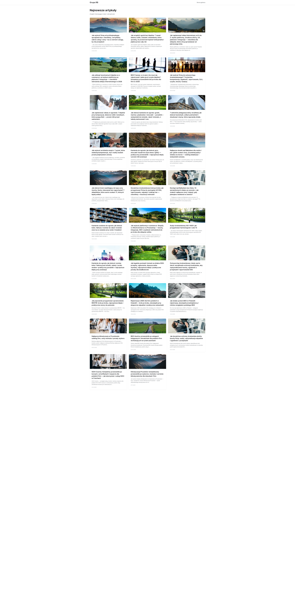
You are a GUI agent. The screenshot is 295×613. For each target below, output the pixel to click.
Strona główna (201, 2)
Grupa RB (94, 2)
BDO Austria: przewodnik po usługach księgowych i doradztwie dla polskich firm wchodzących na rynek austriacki (146, 338)
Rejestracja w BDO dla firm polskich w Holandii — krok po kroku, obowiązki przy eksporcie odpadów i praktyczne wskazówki (147, 303)
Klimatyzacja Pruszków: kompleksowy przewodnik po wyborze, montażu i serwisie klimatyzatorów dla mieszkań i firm (147, 374)
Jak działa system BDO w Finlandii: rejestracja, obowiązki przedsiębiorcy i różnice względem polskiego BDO (184, 303)
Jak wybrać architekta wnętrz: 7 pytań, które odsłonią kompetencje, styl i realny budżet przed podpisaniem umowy (108, 152)
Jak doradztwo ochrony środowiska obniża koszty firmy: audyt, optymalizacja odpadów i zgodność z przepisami (186, 338)
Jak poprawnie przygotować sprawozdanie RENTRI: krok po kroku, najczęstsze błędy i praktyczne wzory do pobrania (108, 303)
